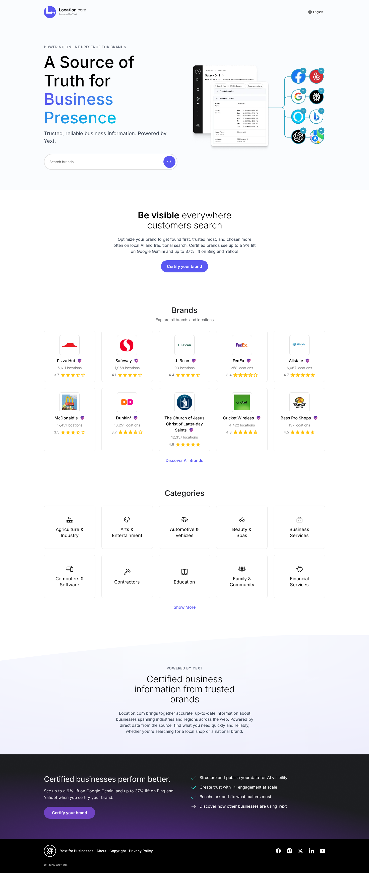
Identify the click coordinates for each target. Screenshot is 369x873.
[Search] (169, 162)
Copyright (117, 851)
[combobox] (110, 162)
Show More (185, 607)
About (101, 851)
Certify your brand (184, 266)
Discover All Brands (184, 460)
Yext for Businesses (76, 851)
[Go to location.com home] (65, 12)
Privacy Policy (141, 851)
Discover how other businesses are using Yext (243, 806)
